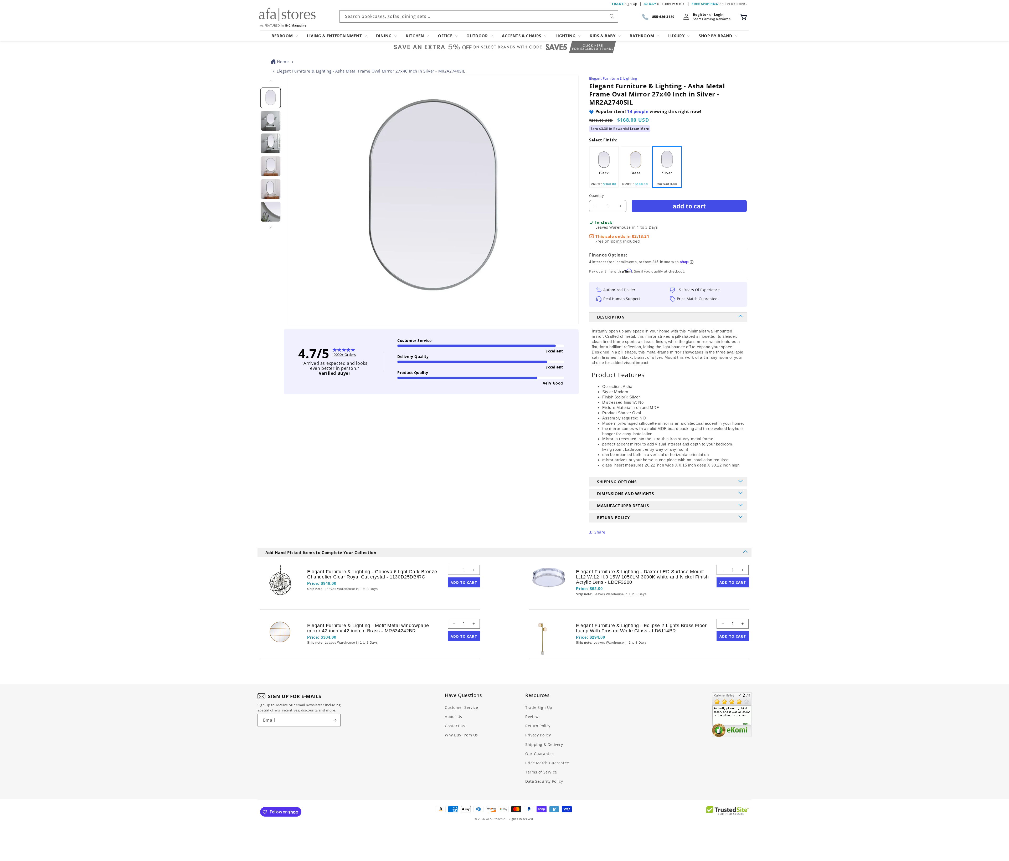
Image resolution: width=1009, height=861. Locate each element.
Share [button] (599, 532)
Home (283, 61)
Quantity (596, 195)
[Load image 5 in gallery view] (271, 189)
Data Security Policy (544, 781)
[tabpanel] (604, 167)
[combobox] (479, 16)
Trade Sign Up (538, 707)
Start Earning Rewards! (712, 19)
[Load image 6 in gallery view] (271, 212)
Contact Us (455, 725)
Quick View (335, 598)
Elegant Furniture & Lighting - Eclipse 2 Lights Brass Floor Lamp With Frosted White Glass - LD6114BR (641, 628)
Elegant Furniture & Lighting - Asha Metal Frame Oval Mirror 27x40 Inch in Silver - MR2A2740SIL (371, 71)
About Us (453, 716)
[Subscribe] (334, 720)
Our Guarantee (539, 753)
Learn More (639, 128)
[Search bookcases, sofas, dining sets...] (612, 16)
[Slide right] (270, 227)
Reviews (532, 716)
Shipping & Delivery (544, 744)
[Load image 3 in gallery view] (271, 143)
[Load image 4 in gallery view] (271, 166)
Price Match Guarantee (547, 762)
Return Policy (537, 725)
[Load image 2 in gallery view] (271, 121)
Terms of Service (541, 772)
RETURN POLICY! (665, 3)
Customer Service (461, 707)
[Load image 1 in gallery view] (271, 98)
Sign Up (624, 3)
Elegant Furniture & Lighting (613, 78)
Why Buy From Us (461, 734)
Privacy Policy (538, 734)
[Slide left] (270, 80)
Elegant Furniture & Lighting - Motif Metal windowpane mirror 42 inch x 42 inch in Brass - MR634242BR (368, 628)
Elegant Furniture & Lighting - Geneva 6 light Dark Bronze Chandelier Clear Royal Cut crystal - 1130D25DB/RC (372, 574)
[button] (743, 16)
